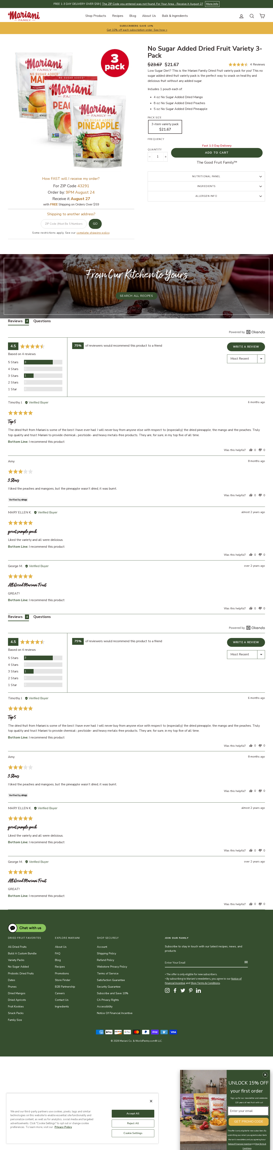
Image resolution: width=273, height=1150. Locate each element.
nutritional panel (206, 176)
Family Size (15, 1020)
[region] (82, 1118)
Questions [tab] (42, 321)
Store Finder (62, 980)
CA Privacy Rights (108, 1000)
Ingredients (62, 1006)
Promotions (62, 973)
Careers (60, 993)
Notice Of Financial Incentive (115, 1013)
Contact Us (62, 1000)
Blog (132, 16)
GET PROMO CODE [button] (248, 1121)
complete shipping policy (93, 233)
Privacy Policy (63, 1127)
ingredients (206, 186)
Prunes (12, 987)
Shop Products (95, 16)
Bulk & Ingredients (175, 16)
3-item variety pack (165, 127)
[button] (246, 64)
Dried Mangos (16, 993)
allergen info (206, 196)
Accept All (133, 1113)
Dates (11, 980)
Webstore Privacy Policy (112, 967)
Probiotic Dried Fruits (21, 973)
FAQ (57, 953)
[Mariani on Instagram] (167, 990)
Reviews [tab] (18, 321)
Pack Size (154, 117)
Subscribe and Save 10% (112, 993)
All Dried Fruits (17, 947)
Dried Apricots (17, 1000)
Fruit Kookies (16, 1006)
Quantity (155, 149)
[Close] (151, 1101)
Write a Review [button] (246, 347)
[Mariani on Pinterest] (190, 990)
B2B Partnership (65, 987)
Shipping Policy (106, 953)
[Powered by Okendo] (247, 332)
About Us (149, 16)
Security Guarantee (109, 987)
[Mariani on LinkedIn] (198, 990)
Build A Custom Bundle (22, 953)
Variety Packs (16, 960)
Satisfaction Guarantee (111, 980)
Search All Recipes (136, 296)
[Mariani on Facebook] (175, 990)
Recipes (117, 16)
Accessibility (105, 1006)
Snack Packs (16, 1013)
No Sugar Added (18, 967)
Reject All (133, 1123)
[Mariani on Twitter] (182, 990)
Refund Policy (105, 960)
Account (102, 947)
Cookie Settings (133, 1133)
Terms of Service (108, 973)
